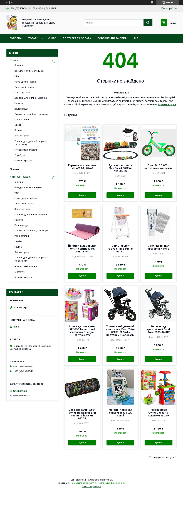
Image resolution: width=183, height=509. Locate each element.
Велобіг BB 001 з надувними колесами (158, 167)
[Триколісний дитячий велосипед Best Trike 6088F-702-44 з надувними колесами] (120, 304)
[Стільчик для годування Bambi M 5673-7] (120, 223)
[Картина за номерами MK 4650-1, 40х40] (82, 143)
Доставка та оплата (77, 38)
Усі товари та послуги (161, 457)
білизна (18, 65)
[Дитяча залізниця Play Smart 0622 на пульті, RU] (120, 143)
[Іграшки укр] (11, 29)
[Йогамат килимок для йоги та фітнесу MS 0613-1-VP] (82, 223)
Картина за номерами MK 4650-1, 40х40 (82, 167)
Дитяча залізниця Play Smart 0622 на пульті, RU (120, 168)
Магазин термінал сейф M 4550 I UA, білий (120, 412)
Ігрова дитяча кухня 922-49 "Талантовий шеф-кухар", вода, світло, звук (82, 330)
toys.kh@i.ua (20, 390)
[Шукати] (148, 22)
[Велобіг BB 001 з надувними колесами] (158, 143)
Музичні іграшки (23, 160)
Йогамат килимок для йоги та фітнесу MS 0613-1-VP (82, 248)
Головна (16, 38)
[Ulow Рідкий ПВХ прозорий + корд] (158, 223)
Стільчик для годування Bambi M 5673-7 (120, 248)
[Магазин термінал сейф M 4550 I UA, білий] (120, 387)
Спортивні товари (24, 87)
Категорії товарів (20, 176)
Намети (18, 103)
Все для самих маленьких (29, 70)
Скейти (18, 125)
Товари (33, 38)
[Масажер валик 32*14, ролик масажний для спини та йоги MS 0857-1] (82, 387)
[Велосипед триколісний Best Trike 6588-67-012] (158, 304)
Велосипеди (21, 108)
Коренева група (167, 104)
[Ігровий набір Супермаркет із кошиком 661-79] (158, 387)
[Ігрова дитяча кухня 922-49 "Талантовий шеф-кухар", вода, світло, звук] (82, 304)
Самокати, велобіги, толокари (31, 114)
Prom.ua (108, 480)
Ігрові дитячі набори (25, 81)
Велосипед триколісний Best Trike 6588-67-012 (158, 329)
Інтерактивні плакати (26, 149)
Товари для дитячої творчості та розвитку (31, 143)
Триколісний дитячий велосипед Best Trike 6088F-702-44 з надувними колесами (120, 330)
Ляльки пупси (21, 135)
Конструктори (22, 92)
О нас (52, 38)
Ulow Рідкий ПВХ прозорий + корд (158, 247)
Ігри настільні (21, 119)
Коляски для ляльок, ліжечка (30, 98)
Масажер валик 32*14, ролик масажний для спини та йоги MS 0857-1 (82, 414)
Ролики (18, 130)
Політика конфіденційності (111, 483)
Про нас (14, 169)
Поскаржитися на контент (83, 483)
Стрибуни (19, 155)
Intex (16, 76)
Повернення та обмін (112, 38)
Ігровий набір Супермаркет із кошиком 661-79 (158, 412)
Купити (82, 195)
